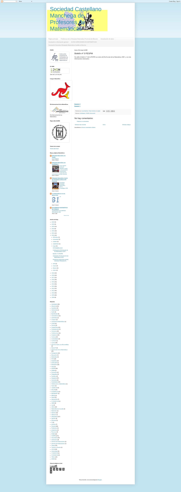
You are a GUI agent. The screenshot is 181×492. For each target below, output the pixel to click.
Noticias (53, 412)
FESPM (87, 113)
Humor (53, 386)
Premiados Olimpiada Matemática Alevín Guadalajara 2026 (64, 185)
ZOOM (53, 459)
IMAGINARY (54, 393)
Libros (53, 407)
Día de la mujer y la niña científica (60, 344)
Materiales (54, 411)
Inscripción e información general (58, 42)
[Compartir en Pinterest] (114, 111)
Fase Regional (55, 158)
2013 (53, 286)
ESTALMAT (54, 362)
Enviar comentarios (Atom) (88, 127)
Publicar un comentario (83, 121)
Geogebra (54, 378)
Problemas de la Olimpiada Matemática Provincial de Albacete (79, 39)
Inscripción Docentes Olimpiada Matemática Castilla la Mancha (67, 45)
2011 (53, 290)
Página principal (53, 39)
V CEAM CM (54, 453)
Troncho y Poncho (56, 447)
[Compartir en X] (110, 111)
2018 (53, 275)
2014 (53, 284)
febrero (55, 268)
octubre (55, 241)
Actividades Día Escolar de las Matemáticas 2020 (60, 256)
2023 (53, 228)
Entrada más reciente (80, 124)
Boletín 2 (77, 104)
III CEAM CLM (55, 391)
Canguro (53, 319)
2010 (53, 293)
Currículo (53, 340)
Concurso (53, 331)
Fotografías (54, 374)
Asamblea (54, 308)
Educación (54, 355)
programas (54, 430)
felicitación (54, 364)
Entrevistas (54, 357)
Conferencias (54, 333)
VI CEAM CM (54, 455)
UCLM (53, 449)
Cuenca (53, 337)
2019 (53, 273)
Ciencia (53, 325)
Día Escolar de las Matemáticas (59, 349)
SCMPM (53, 436)
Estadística (54, 361)
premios (53, 424)
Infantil (53, 397)
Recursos (53, 432)
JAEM (52, 403)
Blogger (100, 479)
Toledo (53, 445)
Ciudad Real (54, 327)
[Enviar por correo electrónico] (107, 111)
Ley (52, 405)
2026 (53, 222)
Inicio (104, 124)
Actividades (82, 113)
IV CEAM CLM (55, 401)
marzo (54, 266)
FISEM (53, 370)
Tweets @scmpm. (54, 148)
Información (92, 113)
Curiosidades (54, 339)
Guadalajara (54, 382)
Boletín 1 (77, 106)
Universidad (54, 451)
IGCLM (53, 389)
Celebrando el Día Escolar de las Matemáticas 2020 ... (60, 251)
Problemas (54, 428)
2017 (53, 277)
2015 (53, 282)
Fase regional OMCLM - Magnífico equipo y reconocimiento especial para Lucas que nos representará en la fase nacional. (60, 170)
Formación (54, 372)
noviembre (56, 239)
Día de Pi (53, 348)
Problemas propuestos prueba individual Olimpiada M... (60, 260)
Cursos (53, 342)
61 (60, 196)
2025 (53, 224)
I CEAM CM (54, 387)
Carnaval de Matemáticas (57, 321)
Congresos (54, 335)
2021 (53, 233)
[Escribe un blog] (109, 111)
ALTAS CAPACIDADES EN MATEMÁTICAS (84, 42)
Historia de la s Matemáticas (58, 384)
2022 (53, 231)
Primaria (53, 426)
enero (54, 270)
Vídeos (53, 457)
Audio (52, 312)
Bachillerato (54, 314)
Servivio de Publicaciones (58, 443)
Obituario (53, 414)
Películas (53, 420)
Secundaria (54, 437)
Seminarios (54, 439)
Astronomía (54, 310)
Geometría (54, 380)
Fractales (53, 376)
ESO (52, 359)
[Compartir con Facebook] (112, 111)
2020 (53, 235)
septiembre (56, 244)
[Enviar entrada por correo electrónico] (103, 111)
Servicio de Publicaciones (58, 441)
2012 (53, 288)
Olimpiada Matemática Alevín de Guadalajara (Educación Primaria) (60, 180)
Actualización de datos (107, 39)
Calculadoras (54, 315)
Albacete (53, 306)
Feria (52, 366)
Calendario (54, 317)
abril (54, 263)
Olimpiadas (54, 416)
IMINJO (53, 395)
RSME (53, 434)
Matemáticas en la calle (57, 409)
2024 (53, 226)
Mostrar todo (66, 215)
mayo (54, 246)
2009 (53, 295)
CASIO (53, 323)
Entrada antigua (126, 124)
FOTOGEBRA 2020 (58, 248)
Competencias (55, 329)
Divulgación (54, 353)
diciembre (55, 237)
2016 (53, 279)
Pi (51, 422)
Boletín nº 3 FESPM (58, 253)
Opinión (53, 418)
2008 (53, 297)
